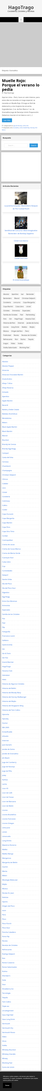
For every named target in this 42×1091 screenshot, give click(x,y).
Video (13, 343)
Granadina (16, 128)
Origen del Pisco (8, 906)
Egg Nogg (6, 597)
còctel (28, 306)
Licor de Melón (7, 806)
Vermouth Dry (7, 1028)
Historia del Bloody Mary (11, 692)
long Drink (15, 327)
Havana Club (30, 319)
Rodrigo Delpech (8, 954)
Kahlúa (5, 780)
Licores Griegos (8, 823)
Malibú (24, 327)
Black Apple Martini (9, 427)
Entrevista (16, 311)
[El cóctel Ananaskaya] (21, 272)
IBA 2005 (5, 727)
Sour (4, 984)
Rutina (23, 339)
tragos (5, 343)
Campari (5, 453)
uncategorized (7, 1010)
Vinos (4, 1041)
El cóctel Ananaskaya (21, 280)
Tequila (30, 339)
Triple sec (5, 1006)
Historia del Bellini (9, 688)
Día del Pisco (7, 584)
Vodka (20, 343)
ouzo (4, 910)
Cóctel (4, 492)
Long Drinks (6, 840)
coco (4, 488)
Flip (3, 627)
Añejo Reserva (7, 388)
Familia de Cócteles (10, 315)
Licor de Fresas (8, 797)
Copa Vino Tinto (8, 531)
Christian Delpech (28, 298)
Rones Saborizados (9, 967)
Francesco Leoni (8, 636)
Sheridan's (6, 976)
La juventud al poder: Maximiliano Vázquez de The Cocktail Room (21, 207)
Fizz (3, 618)
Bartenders (7, 298)
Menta (4, 871)
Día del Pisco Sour (9, 588)
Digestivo (5, 592)
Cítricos (5, 479)
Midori (4, 875)
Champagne (7, 470)
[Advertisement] (21, 45)
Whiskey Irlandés (9, 1054)
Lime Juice (6, 828)
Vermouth (6, 1023)
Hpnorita (5, 714)
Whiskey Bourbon (9, 1050)
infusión (5, 736)
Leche (4, 784)
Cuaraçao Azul (7, 557)
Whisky (5, 1058)
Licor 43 (5, 788)
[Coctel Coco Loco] (21, 250)
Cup (3, 566)
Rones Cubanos (8, 962)
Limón (24, 125)
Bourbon (5, 440)
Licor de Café (7, 793)
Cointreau (6, 501)
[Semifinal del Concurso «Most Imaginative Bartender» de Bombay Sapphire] (21, 223)
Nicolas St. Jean (8, 893)
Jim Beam (6, 758)
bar (22, 294)
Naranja (32, 128)
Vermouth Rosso (8, 1032)
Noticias (5, 897)
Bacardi (5, 405)
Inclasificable (7, 732)
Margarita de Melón (9, 862)
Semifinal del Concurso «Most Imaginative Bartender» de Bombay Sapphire (21, 232)
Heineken (6, 675)
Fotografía (6, 631)
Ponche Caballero (9, 932)
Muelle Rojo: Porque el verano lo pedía (20, 85)
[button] (21, 19)
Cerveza (5, 462)
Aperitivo (15, 294)
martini (5, 867)
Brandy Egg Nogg (9, 449)
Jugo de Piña (7, 771)
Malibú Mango (7, 854)
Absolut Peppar (8, 366)
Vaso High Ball (7, 1015)
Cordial (5, 536)
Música (6, 331)
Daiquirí (5, 575)
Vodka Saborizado (10, 347)
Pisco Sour (6, 928)
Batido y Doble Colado (10, 409)
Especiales (26, 311)
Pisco (4, 919)
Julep (4, 775)
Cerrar (7, 1085)
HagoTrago (21, 7)
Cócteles (6, 311)
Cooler (4, 509)
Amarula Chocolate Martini (12, 374)
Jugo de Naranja (17, 125)
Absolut (6, 294)
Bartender (30, 294)
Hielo (4, 679)
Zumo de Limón (8, 1067)
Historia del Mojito (9, 701)
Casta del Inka (7, 457)
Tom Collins (6, 1002)
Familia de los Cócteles (11, 614)
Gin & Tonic (6, 653)
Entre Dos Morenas (9, 601)
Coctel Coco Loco (21, 258)
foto (4, 319)
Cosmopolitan (7, 540)
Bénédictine (6, 418)
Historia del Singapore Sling (12, 706)
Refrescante (7, 339)
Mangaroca (6, 858)
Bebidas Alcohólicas (9, 414)
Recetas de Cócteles (28, 335)
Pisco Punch (6, 923)
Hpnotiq (5, 719)
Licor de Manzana (9, 801)
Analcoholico (7, 379)
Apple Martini (7, 401)
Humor (5, 723)
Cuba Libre (20, 306)
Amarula (5, 370)
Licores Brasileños (9, 814)
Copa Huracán (7, 514)
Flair (21, 315)
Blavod (16, 298)
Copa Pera (6, 527)
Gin (10, 319)
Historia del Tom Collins (11, 710)
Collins (4, 505)
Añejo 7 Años (7, 383)
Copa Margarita (29, 302)
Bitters (4, 422)
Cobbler (5, 483)
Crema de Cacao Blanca (11, 549)
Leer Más (7, 120)
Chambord (6, 466)
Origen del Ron (16, 331)
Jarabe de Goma (32, 323)
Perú (27, 331)
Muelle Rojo (26, 128)
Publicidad (7, 335)
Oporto (5, 902)
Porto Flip (5, 936)
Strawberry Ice (7, 989)
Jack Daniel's (7, 745)
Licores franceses (9, 819)
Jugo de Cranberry (9, 762)
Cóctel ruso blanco (21, 241)
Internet (21, 323)
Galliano (5, 640)
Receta (16, 335)
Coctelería (7, 302)
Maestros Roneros (9, 845)
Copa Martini (8, 306)
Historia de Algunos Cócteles (13, 684)
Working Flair (24, 347)
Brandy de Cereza (9, 444)
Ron (27, 125)
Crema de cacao (8, 544)
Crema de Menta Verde (11, 553)
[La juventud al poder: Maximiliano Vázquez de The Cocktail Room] (21, 198)
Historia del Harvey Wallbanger (14, 697)
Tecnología (6, 993)
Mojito (32, 327)
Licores (6, 327)
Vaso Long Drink (8, 1019)
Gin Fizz (5, 658)
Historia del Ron (9, 323)
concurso (16, 302)
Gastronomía (7, 645)
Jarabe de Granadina (10, 753)
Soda (4, 980)
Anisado (5, 392)
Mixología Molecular (10, 880)
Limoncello (6, 836)
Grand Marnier (8, 662)
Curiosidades (7, 571)
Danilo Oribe (7, 579)
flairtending (30, 315)
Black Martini (7, 431)
